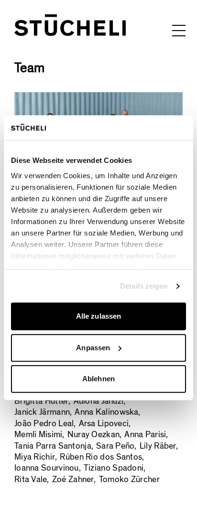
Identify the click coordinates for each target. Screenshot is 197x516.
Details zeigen (143, 286)
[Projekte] (70, 25)
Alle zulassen (98, 316)
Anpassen (93, 348)
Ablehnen (98, 379)
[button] (178, 30)
